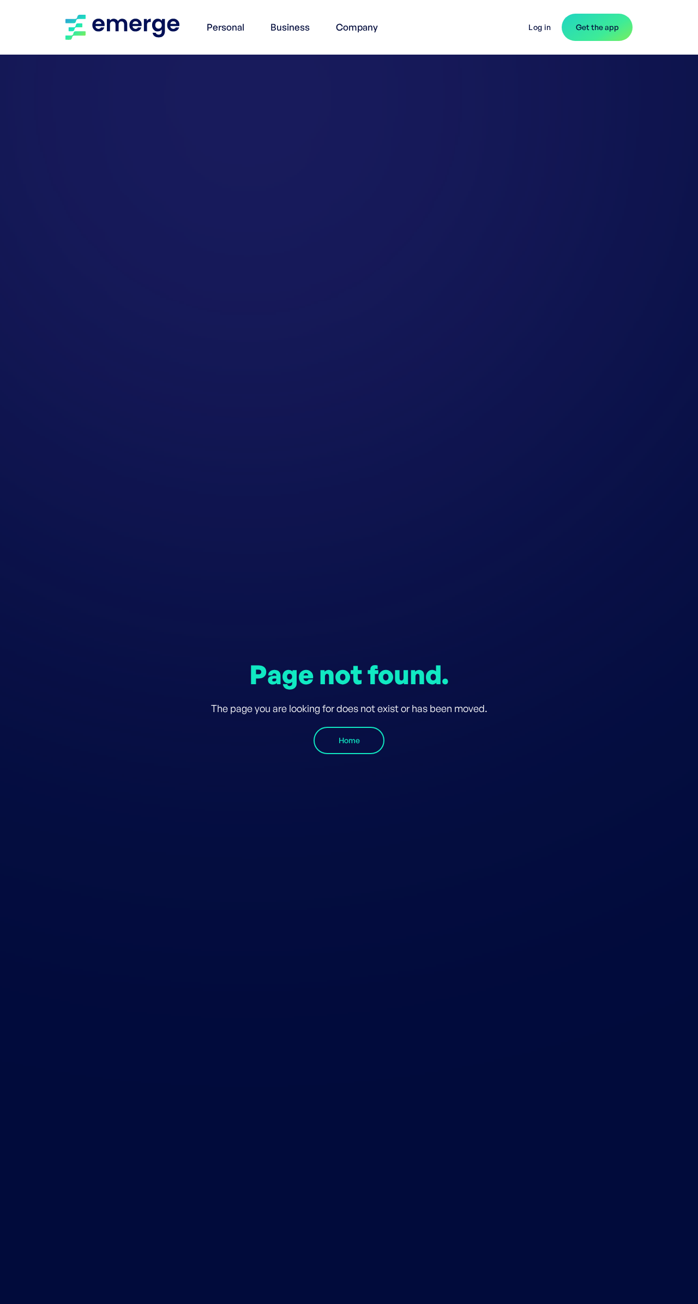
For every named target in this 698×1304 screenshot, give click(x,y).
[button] (228, 22)
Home (349, 740)
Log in (539, 27)
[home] (127, 27)
